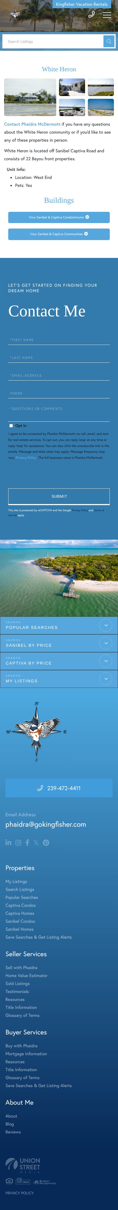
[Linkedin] (8, 843)
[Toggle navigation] (107, 15)
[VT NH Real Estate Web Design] (59, 1165)
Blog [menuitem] (9, 1124)
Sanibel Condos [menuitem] (20, 921)
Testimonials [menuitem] (17, 991)
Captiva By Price (29, 663)
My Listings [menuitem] (16, 881)
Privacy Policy (26, 458)
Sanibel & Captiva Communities (60, 234)
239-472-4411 (64, 788)
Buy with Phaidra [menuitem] (21, 1046)
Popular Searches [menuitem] (21, 897)
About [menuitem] (11, 1116)
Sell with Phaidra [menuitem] (21, 967)
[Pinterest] (46, 843)
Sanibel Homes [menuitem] (19, 929)
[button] (108, 41)
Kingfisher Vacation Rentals (82, 4)
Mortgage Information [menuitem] (26, 1054)
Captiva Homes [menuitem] (19, 913)
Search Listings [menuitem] (19, 889)
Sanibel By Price (29, 645)
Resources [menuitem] (15, 999)
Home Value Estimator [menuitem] (26, 975)
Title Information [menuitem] (21, 1007)
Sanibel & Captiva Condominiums (60, 217)
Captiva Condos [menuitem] (20, 905)
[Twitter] (36, 843)
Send (59, 496)
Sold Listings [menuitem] (17, 983)
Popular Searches (32, 627)
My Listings (22, 681)
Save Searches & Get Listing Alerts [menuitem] (38, 937)
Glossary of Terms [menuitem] (22, 1015)
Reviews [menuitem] (13, 1132)
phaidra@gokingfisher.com (45, 824)
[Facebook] (27, 843)
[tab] (59, 217)
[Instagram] (18, 843)
